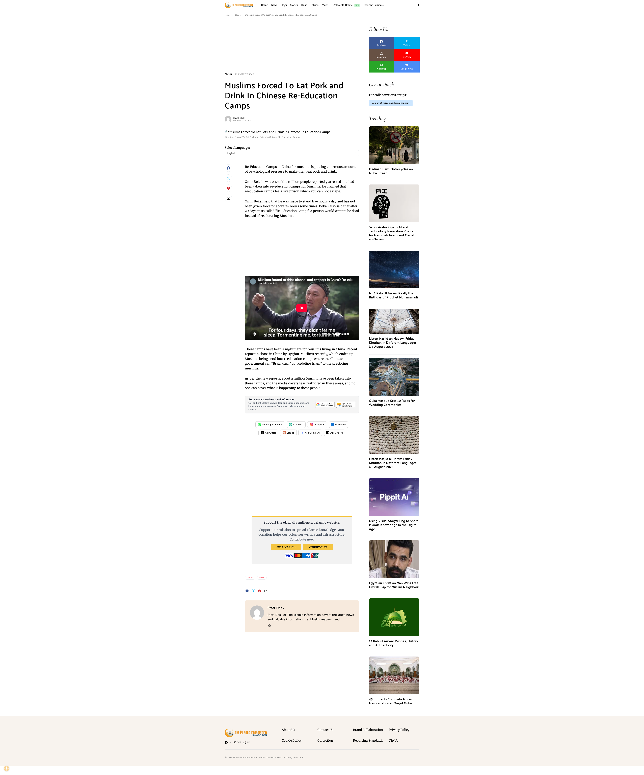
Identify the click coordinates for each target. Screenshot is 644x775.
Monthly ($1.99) (318, 547)
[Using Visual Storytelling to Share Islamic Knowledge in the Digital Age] (394, 497)
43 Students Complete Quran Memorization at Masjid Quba (390, 701)
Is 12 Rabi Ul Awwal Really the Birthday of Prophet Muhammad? (393, 295)
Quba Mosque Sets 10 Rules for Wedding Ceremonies (392, 402)
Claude (290, 432)
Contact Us (325, 730)
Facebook (340, 424)
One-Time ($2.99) (286, 547)
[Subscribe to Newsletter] (345, 405)
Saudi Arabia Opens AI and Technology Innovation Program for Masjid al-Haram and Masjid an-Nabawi (393, 233)
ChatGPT (298, 424)
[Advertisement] (292, 48)
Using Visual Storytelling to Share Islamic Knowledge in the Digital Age (393, 525)
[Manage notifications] (6, 768)
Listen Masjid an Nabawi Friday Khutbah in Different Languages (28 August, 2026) (393, 342)
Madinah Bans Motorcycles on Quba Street (391, 171)
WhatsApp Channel (272, 424)
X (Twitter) (270, 432)
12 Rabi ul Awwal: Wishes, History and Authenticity (393, 643)
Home (227, 15)
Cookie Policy (292, 740)
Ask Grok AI (336, 432)
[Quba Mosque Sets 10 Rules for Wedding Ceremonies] (394, 376)
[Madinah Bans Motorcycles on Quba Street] (394, 145)
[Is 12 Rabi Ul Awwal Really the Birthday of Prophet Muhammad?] (394, 269)
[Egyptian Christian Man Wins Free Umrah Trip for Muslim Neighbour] (394, 559)
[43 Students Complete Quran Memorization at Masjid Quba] (394, 675)
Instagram (319, 424)
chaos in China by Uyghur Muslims (286, 354)
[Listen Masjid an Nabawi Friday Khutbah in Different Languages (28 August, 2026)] (394, 321)
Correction (325, 740)
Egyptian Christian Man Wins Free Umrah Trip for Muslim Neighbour (394, 585)
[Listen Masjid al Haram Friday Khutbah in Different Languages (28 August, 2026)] (394, 434)
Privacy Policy (399, 730)
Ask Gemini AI (312, 432)
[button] (417, 5)
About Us (288, 730)
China (250, 577)
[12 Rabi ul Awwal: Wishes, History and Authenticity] (394, 617)
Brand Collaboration (368, 730)
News (237, 15)
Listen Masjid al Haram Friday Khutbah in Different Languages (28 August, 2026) (393, 462)
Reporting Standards (368, 740)
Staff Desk (239, 118)
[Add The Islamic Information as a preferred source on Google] (324, 405)
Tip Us (393, 740)
